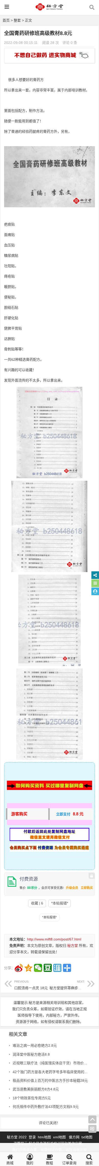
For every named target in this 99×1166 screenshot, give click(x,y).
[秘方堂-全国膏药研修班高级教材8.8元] (49, 9)
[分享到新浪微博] (19, 968)
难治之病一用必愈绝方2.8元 (35, 1045)
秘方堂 (72, 946)
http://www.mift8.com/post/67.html (54, 939)
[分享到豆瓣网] (48, 968)
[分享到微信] (38, 968)
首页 (6, 20)
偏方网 (74, 1137)
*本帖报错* (59, 903)
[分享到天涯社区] (57, 968)
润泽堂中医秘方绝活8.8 (31, 1054)
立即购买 (87, 888)
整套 (17, 20)
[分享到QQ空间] (28, 968)
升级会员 (72, 888)
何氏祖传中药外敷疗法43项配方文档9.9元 (46, 1107)
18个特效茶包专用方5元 (32, 1098)
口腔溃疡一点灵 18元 (31, 985)
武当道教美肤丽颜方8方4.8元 (36, 1089)
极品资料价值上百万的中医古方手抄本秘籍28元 (50, 1080)
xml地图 (60, 1137)
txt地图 (86, 1137)
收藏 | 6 (37, 903)
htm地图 (44, 1137)
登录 (33, 1137)
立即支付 (63, 814)
